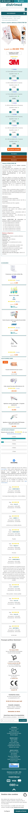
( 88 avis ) (17, 301)
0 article (21, 1)
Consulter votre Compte (14, 744)
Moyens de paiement (14, 731)
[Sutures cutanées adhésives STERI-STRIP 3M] (24, 29)
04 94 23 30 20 (10, 701)
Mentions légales (14, 734)
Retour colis (14, 730)
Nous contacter (14, 739)
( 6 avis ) (18, 280)
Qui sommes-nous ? (14, 728)
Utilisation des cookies (14, 747)
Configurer (7, 811)
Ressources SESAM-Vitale (14, 756)
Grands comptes (14, 760)
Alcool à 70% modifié (14, 295)
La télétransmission (14, 757)
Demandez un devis (14, 711)
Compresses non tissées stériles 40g (14, 274)
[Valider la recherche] (26, 9)
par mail (19, 701)
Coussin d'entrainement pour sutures (14, 369)
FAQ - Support (14, 741)
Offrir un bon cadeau (14, 751)
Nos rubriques (14, 754)
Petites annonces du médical (14, 759)
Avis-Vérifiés (4, 469)
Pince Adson (14, 346)
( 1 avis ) (18, 388)
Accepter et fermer (21, 811)
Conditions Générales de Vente (14, 733)
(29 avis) (14, 58)
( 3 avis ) (18, 352)
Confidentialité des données (14, 745)
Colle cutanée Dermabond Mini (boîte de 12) (14, 386)
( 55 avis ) (17, 327)
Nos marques (14, 753)
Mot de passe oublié (14, 742)
